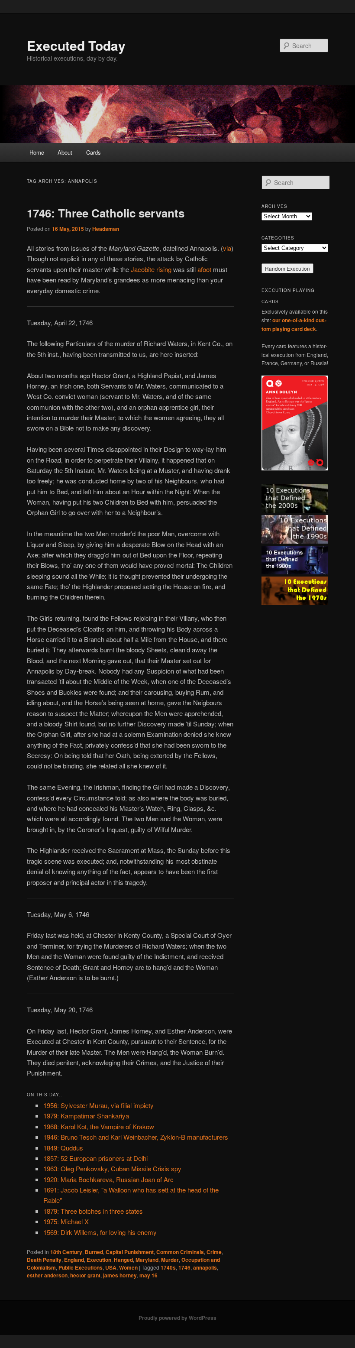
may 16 (148, 1275)
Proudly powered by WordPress (177, 1318)
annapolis (205, 1267)
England (74, 1260)
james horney (120, 1275)
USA (110, 1267)
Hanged (123, 1260)
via (227, 248)
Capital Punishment (130, 1252)
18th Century (66, 1252)
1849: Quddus (63, 1147)
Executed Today (76, 45)
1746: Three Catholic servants (105, 213)
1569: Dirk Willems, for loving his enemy (100, 1232)
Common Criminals (180, 1252)
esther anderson (47, 1275)
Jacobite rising (151, 269)
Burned (94, 1252)
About (65, 152)
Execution (99, 1260)
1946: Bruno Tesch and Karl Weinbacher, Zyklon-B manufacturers (135, 1136)
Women (128, 1267)
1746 (184, 1267)
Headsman (105, 229)
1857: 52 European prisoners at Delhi (95, 1158)
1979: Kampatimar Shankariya (86, 1115)
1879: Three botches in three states (93, 1210)
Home (36, 152)
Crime (214, 1252)
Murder (170, 1260)
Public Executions (80, 1267)
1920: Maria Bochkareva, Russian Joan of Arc (108, 1179)
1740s (168, 1267)
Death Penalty (44, 1260)
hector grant (85, 1275)
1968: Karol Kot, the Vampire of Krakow (98, 1126)
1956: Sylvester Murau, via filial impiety (98, 1105)
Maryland (147, 1260)
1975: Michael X (66, 1221)
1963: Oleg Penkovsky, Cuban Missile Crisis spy (112, 1168)
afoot (204, 269)
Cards (93, 152)
